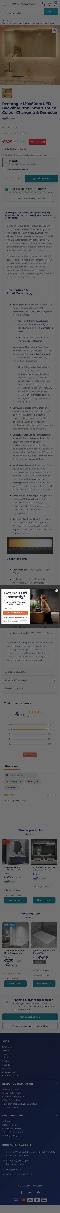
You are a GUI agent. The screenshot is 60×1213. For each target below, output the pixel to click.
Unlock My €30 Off (15, 613)
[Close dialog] (56, 590)
